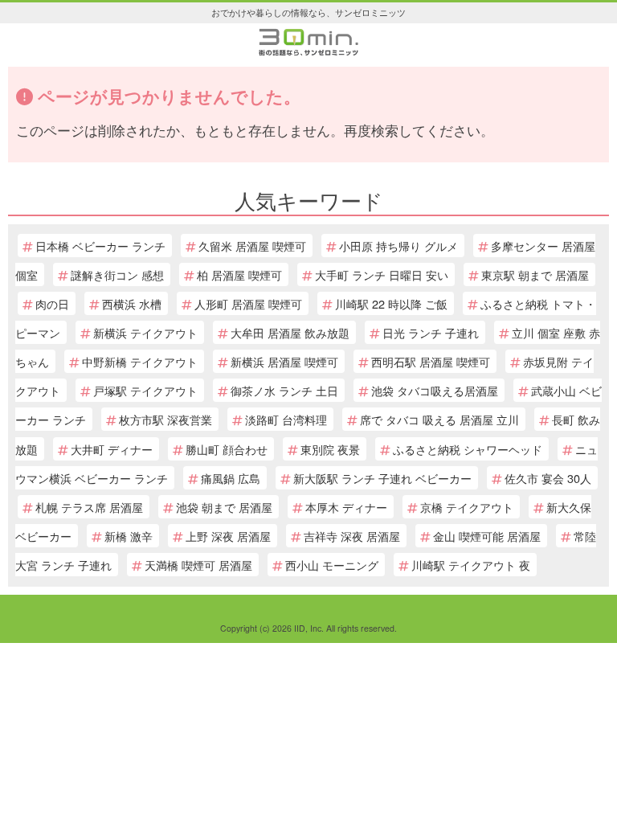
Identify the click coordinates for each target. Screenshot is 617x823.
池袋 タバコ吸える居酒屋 (434, 390)
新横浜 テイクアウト (145, 332)
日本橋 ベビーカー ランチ (100, 245)
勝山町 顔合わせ (227, 448)
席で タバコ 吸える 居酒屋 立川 (439, 419)
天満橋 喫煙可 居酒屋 (198, 564)
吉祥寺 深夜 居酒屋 (352, 535)
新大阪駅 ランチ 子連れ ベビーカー (382, 477)
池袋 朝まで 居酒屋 (224, 506)
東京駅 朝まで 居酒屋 (535, 274)
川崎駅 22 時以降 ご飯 (391, 303)
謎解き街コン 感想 (117, 274)
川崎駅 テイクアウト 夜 (470, 564)
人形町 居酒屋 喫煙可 (248, 303)
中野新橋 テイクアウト (140, 361)
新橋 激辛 (128, 535)
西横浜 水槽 (131, 303)
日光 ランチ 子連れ (430, 332)
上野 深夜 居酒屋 (228, 535)
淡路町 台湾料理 (286, 419)
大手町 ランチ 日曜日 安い (381, 274)
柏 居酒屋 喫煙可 (239, 274)
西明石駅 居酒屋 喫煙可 (430, 361)
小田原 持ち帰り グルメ (398, 245)
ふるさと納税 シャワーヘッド (467, 448)
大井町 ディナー (112, 448)
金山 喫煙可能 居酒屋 (487, 535)
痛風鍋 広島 (230, 477)
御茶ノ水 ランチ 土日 (284, 390)
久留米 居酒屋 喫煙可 (252, 245)
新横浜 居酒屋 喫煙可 (284, 361)
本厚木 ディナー (346, 506)
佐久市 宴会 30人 (548, 477)
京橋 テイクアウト (466, 506)
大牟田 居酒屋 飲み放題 (290, 332)
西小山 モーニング (331, 564)
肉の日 (52, 303)
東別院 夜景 (330, 448)
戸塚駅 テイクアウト (145, 390)
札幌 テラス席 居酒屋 (89, 506)
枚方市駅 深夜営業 (165, 419)
